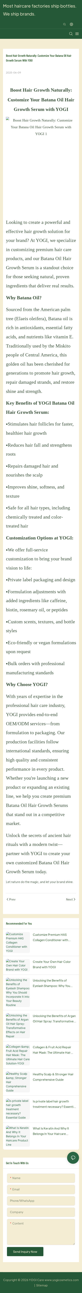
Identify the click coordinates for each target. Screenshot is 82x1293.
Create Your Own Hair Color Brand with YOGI (52, 964)
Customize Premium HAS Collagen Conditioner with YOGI (50, 938)
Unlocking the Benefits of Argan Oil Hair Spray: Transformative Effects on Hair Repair (54, 1019)
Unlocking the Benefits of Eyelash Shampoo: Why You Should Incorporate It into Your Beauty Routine (53, 983)
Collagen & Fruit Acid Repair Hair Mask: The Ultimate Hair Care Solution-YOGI (52, 1050)
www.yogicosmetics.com (62, 1280)
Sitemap (42, 1285)
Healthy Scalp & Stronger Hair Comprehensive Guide (53, 1076)
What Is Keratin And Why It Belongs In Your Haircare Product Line (51, 1131)
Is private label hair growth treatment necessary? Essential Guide (54, 1104)
